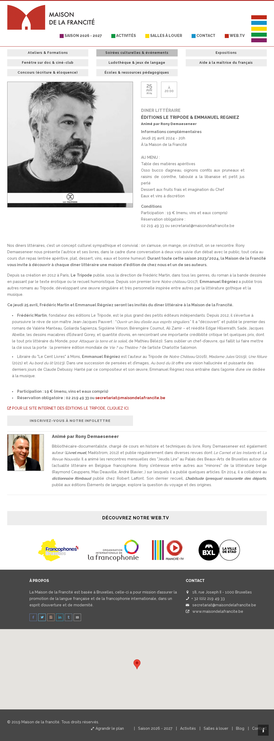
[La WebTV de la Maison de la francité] (77, 617)
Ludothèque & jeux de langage (137, 63)
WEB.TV (237, 35)
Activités (125, 35)
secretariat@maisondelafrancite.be (130, 398)
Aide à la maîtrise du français (226, 63)
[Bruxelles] (219, 550)
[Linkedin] (59, 617)
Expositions (226, 53)
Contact (205, 35)
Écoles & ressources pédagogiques (137, 72)
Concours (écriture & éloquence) (48, 72)
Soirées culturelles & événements (137, 53)
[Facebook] (33, 617)
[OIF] (113, 550)
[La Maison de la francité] (51, 7)
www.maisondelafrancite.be (217, 611)
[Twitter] (42, 617)
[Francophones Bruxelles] (59, 550)
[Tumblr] (68, 617)
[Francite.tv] (168, 550)
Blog (240, 728)
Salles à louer (165, 35)
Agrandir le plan (109, 728)
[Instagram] (51, 617)
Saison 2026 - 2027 (83, 35)
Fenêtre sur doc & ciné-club (48, 63)
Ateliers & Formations (48, 53)
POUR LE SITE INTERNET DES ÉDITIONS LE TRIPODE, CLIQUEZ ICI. (70, 408)
